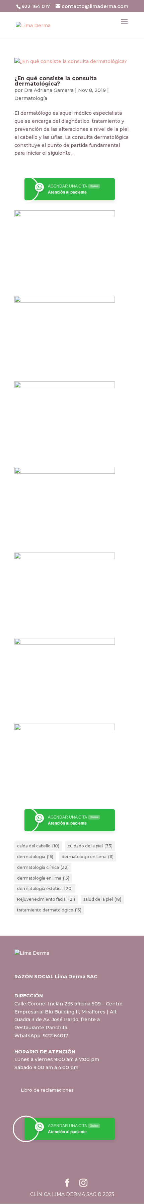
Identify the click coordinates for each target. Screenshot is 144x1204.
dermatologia (35, 856)
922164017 (55, 1036)
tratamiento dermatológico (49, 909)
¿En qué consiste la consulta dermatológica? (55, 81)
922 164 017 (36, 6)
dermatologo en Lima (88, 856)
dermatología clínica (43, 867)
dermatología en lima (43, 878)
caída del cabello (38, 845)
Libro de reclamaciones (47, 1090)
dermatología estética (45, 888)
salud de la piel (102, 899)
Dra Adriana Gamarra (49, 90)
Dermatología (30, 98)
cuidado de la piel (90, 845)
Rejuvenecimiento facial (46, 899)
